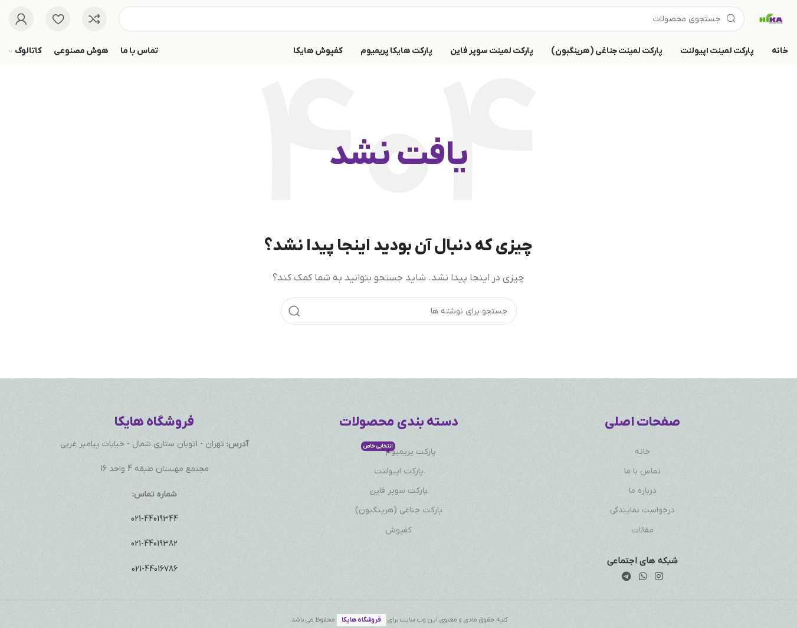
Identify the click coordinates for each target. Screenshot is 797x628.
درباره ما (643, 490)
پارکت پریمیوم (399, 450)
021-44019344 (154, 519)
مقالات (643, 530)
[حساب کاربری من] (21, 19)
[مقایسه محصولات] (94, 19)
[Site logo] (772, 18)
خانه (642, 451)
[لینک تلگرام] (626, 577)
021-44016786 (155, 569)
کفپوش (398, 530)
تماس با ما (642, 471)
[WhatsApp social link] (643, 577)
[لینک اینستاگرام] (659, 577)
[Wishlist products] (58, 19)
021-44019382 (154, 544)
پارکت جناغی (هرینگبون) (398, 510)
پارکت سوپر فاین (398, 490)
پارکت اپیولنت (399, 471)
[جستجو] (294, 311)
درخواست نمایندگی (642, 510)
